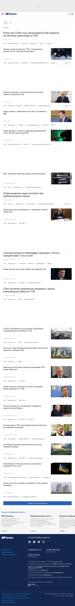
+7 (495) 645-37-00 (34, 550)
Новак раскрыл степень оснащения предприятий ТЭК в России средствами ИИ (24, 132)
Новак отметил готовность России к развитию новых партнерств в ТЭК (23, 388)
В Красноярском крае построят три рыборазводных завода (23, 194)
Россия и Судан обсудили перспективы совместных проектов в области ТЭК (25, 349)
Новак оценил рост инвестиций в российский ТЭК (24, 269)
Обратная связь (7, 552)
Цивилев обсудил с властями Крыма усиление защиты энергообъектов (23, 93)
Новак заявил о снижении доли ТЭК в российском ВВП (24, 112)
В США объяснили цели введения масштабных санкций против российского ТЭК (23, 330)
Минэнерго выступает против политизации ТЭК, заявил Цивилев (24, 368)
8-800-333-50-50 (34, 556)
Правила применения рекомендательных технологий (16, 598)
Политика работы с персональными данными (14, 596)
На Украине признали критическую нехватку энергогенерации (22, 445)
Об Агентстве (6, 550)
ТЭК (5, 23)
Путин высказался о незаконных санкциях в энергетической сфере (22, 407)
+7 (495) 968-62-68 (53, 550)
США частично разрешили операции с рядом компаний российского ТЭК (29, 290)
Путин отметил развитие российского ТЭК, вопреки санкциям (25, 484)
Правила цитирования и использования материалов (16, 593)
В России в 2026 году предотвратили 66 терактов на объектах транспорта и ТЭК (31, 34)
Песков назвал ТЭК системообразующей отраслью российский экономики (25, 426)
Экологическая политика (8, 602)
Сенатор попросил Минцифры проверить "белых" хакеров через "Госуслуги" (31, 254)
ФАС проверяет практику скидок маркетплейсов (24, 174)
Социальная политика (8, 600)
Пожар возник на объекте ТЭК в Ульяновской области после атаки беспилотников (22, 50)
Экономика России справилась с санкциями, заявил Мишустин (25, 211)
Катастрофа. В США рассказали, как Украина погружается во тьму (22, 465)
